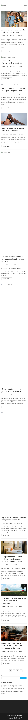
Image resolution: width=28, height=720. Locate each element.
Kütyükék (20, 66)
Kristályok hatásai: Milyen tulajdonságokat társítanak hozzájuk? (12, 259)
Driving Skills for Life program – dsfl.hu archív (13, 714)
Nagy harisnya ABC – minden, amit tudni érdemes (13, 129)
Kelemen (20, 264)
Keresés (3, 675)
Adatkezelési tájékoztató (11, 715)
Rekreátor (19, 523)
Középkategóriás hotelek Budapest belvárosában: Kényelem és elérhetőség (11, 559)
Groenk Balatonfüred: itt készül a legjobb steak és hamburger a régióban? (11, 645)
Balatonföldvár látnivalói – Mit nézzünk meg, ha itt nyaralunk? (13, 600)
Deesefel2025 (5, 35)
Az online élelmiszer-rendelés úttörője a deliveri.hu (13, 31)
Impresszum (19, 715)
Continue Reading (7, 51)
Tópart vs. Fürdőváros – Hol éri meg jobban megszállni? (14, 518)
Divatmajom (20, 134)
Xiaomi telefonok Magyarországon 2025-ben (12, 62)
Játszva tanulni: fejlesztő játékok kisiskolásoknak (11, 390)
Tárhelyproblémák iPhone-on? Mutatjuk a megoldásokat (13, 89)
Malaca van (20, 35)
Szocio (19, 395)
